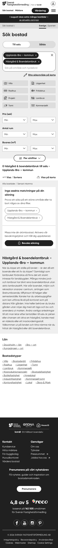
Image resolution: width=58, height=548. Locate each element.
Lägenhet (22, 364)
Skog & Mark (44, 382)
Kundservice (8, 446)
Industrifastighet (12, 379)
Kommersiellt (25, 368)
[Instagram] (32, 523)
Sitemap (32, 543)
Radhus (8, 364)
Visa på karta (48, 177)
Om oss (35, 446)
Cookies (10, 543)
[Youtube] (24, 523)
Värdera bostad (10, 461)
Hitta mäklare (9, 450)
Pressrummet (38, 454)
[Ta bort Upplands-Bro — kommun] (36, 210)
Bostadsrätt (19, 361)
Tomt (35, 364)
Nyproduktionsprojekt (15, 371)
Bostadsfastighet (41, 371)
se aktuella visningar (29, 20)
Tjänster (35, 450)
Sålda (42, 44)
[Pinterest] (40, 523)
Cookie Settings (44, 543)
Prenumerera (29, 488)
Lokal (29, 382)
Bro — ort (31, 344)
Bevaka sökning (30, 243)
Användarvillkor (46, 540)
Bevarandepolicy (29, 540)
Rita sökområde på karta (42, 75)
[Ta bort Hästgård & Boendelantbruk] (39, 218)
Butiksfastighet (12, 375)
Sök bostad (7, 10)
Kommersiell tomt (35, 379)
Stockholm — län (13, 344)
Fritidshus (36, 361)
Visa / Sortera (14, 177)
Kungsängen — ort (13, 348)
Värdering (40, 10)
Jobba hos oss (39, 457)
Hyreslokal (30, 375)
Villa (6, 361)
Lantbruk (8, 368)
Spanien (52, 26)
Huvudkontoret (10, 457)
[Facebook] (17, 523)
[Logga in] (53, 3)
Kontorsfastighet (13, 382)
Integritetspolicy (11, 540)
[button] (53, 10)
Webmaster (20, 543)
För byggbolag (10, 454)
